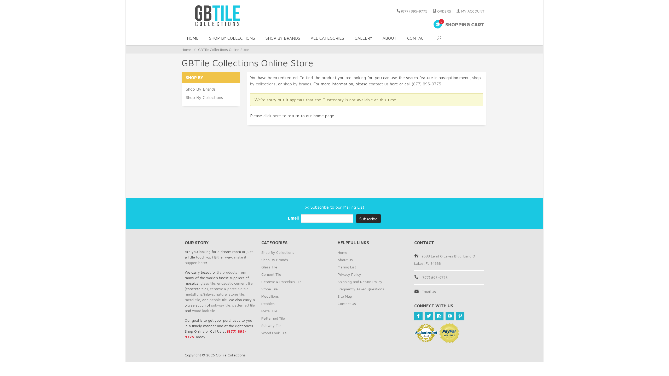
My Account (472, 11)
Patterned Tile (273, 318)
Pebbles (268, 303)
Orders (443, 11)
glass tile (207, 283)
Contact (416, 38)
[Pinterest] (460, 316)
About (390, 38)
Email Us (429, 291)
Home (193, 38)
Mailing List (347, 267)
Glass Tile (269, 267)
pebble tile (218, 299)
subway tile (220, 305)
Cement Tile (271, 274)
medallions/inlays (199, 294)
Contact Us (347, 303)
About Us (345, 259)
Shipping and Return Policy (360, 281)
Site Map (345, 296)
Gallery (363, 38)
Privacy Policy (349, 274)
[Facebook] (418, 316)
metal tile (192, 299)
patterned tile (243, 305)
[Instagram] (439, 316)
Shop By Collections (232, 38)
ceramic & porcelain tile (229, 288)
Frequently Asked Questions (361, 289)
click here (272, 115)
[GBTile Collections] (233, 15)
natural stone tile (230, 294)
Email (294, 218)
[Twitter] (429, 316)
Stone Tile (269, 289)
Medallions (270, 296)
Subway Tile (271, 325)
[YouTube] (450, 316)
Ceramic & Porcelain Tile (281, 281)
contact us (379, 83)
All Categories (327, 38)
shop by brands (297, 83)
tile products (227, 272)
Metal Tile (269, 311)
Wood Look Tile (274, 333)
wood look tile (203, 310)
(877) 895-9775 (414, 11)
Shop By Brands (283, 38)
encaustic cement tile (235, 283)
